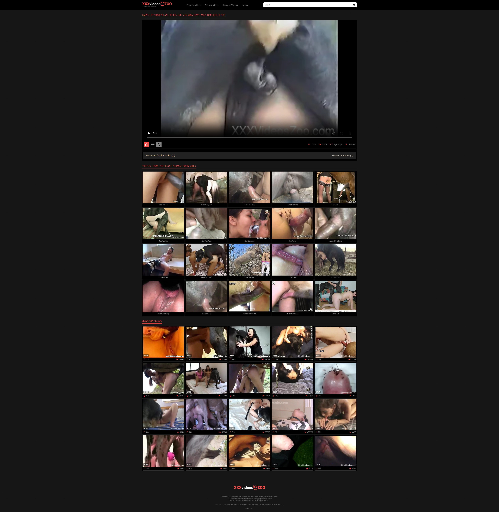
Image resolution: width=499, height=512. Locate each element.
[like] (146, 144)
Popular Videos (194, 5)
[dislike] (159, 144)
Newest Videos (212, 5)
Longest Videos (230, 5)
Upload (245, 5)
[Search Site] (354, 4)
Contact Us (248, 508)
